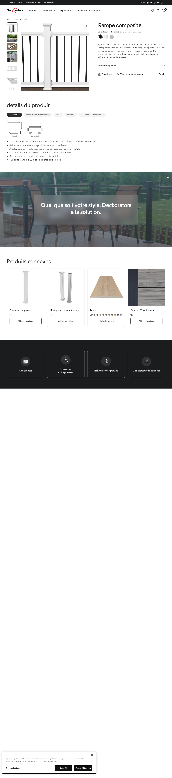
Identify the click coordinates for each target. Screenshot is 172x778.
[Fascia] (106, 287)
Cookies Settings (13, 768)
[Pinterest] (154, 2)
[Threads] (151, 2)
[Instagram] (144, 2)
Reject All (63, 768)
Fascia (93, 310)
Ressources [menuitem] (48, 10)
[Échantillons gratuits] (106, 364)
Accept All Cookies (83, 768)
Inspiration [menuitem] (64, 10)
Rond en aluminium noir (100, 37)
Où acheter (11, 3)
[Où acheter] (25, 364)
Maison (9, 19)
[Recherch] (152, 10)
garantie (70, 114)
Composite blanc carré (112, 37)
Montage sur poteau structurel (64, 310)
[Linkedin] (161, 2)
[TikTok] (158, 2)
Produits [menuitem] (33, 10)
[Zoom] (86, 26)
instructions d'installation (38, 114)
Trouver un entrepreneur (27, 3)
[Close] (92, 755)
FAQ (58, 114)
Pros (39, 3)
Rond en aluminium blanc (106, 37)
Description (14, 114)
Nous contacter (49, 3)
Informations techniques (92, 114)
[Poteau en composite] (25, 287)
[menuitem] (11, 2)
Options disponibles (107, 65)
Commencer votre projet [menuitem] (87, 10)
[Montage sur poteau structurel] (66, 287)
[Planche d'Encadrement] (146, 287)
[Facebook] (140, 2)
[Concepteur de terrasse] (146, 364)
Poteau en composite (20, 310)
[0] (163, 10)
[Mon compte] (158, 10)
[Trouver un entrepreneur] (66, 364)
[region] (49, 763)
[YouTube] (147, 2)
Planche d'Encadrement (142, 310)
